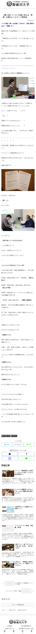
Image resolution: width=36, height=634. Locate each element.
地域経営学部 (6, 435)
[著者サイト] (10, 454)
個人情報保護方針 (26, 626)
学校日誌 (14, 435)
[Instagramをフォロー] (10, 458)
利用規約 (9, 626)
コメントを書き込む (18, 604)
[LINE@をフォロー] (26, 458)
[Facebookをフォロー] (26, 454)
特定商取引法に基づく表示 (26, 628)
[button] (32, 334)
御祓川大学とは (9, 628)
